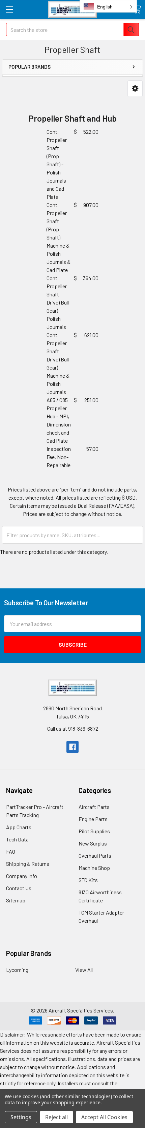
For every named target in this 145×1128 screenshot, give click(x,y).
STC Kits (88, 880)
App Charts (18, 827)
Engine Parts (93, 819)
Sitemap (15, 900)
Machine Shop (94, 867)
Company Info (21, 876)
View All (84, 969)
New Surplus (93, 843)
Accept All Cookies (104, 1117)
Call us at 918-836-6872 (72, 728)
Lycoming (17, 969)
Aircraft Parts (94, 806)
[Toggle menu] (9, 9)
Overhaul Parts (95, 855)
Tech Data (17, 839)
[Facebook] (72, 747)
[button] (135, 88)
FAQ (10, 851)
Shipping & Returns (27, 863)
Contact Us (18, 888)
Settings (20, 1117)
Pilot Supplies (94, 831)
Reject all (56, 1117)
